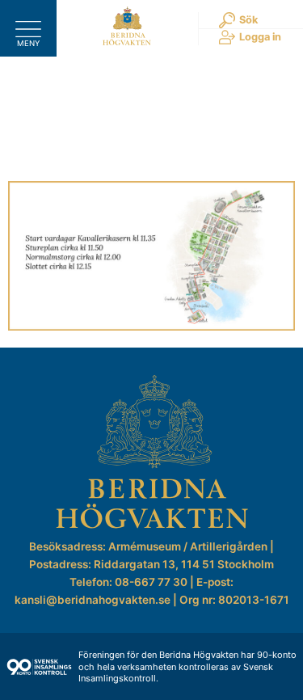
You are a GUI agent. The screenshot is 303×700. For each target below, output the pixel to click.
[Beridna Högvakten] (127, 41)
